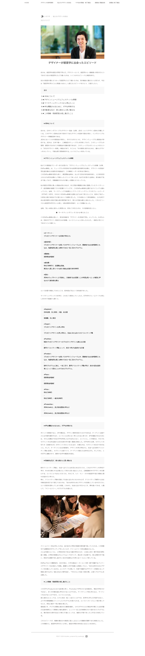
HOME (27, 3)
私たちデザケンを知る (60, 16)
